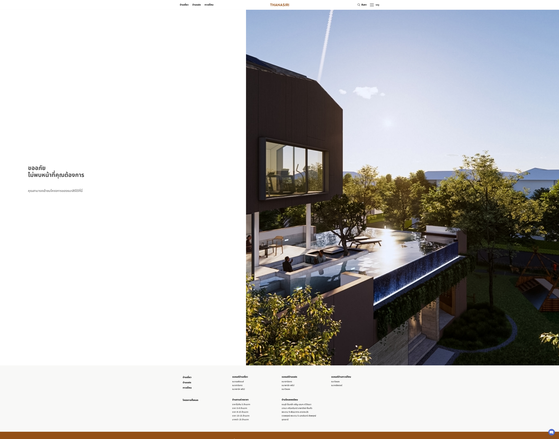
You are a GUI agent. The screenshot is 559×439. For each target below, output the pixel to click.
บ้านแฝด (196, 5)
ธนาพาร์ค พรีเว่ (238, 389)
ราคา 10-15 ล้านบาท (241, 415)
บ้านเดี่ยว (184, 5)
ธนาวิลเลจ (286, 389)
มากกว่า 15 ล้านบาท (240, 419)
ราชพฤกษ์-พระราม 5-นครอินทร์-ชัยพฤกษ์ (299, 415)
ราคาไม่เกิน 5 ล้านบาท (241, 404)
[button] (374, 4)
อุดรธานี (285, 419)
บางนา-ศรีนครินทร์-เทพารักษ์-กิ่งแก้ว (297, 408)
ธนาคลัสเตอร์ (336, 385)
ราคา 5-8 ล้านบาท (239, 408)
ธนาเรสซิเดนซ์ (238, 381)
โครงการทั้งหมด (190, 400)
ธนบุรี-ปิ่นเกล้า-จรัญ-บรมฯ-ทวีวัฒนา (296, 404)
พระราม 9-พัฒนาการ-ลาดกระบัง (295, 412)
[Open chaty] (551, 432)
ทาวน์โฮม (209, 5)
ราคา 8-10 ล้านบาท (240, 412)
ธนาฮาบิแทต (237, 385)
